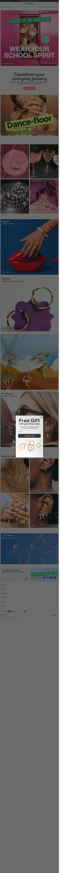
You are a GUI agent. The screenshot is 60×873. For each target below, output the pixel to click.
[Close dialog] (41, 417)
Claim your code (29, 436)
